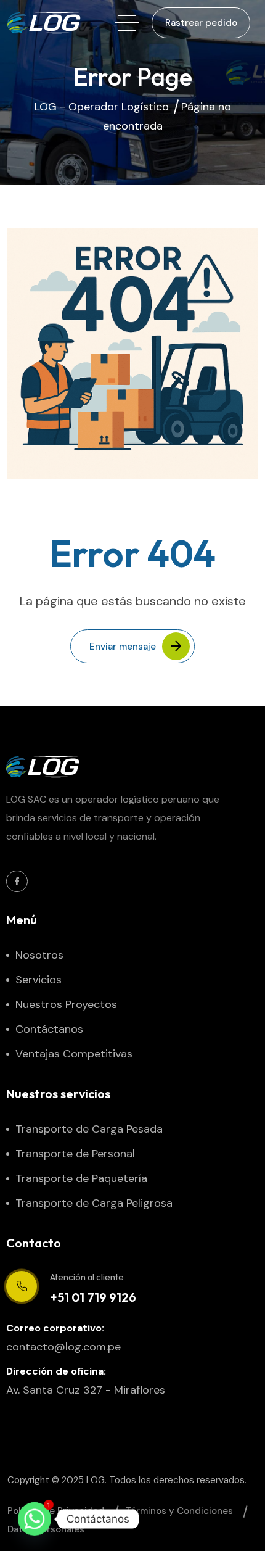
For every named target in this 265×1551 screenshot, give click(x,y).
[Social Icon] (17, 881)
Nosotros (39, 955)
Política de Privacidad (55, 1511)
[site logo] (44, 23)
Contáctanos (49, 1029)
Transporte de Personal (75, 1153)
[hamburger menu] (127, 22)
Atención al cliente (87, 1277)
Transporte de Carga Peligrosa (94, 1203)
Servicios (38, 979)
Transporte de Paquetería (81, 1178)
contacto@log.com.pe (63, 1346)
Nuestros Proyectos (66, 1004)
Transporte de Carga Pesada (89, 1129)
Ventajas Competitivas (73, 1053)
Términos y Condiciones (179, 1511)
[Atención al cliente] (21, 1286)
